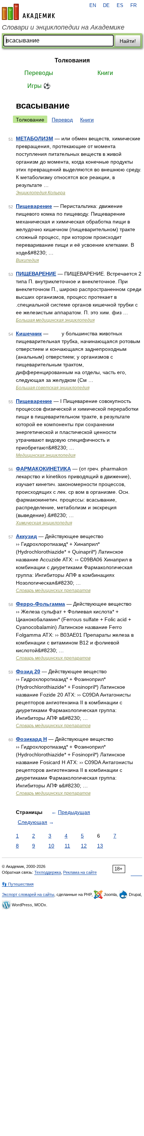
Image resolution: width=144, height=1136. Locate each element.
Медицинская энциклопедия (45, 455)
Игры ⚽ (39, 86)
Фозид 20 (28, 671)
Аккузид (26, 536)
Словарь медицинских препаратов (53, 590)
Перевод (62, 120)
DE (106, 5)
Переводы (38, 73)
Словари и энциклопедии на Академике (63, 27)
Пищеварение (34, 206)
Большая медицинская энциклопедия (55, 320)
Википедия (27, 260)
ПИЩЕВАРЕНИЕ (36, 274)
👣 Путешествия (18, 884)
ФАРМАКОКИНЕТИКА (43, 469)
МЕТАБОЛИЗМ (34, 138)
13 (100, 846)
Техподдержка (47, 872)
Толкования (72, 60)
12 (84, 846)
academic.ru (28, 12)
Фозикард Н (31, 739)
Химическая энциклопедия (44, 523)
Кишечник (29, 333)
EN (92, 5)
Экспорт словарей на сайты (28, 894)
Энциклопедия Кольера (40, 192)
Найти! (128, 41)
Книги (105, 73)
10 (51, 846)
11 (67, 846)
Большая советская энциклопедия (52, 387)
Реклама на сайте (80, 872)
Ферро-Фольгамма (40, 604)
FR (133, 5)
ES (120, 5)
